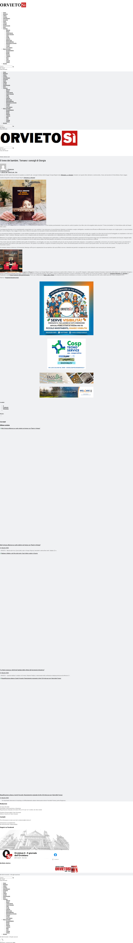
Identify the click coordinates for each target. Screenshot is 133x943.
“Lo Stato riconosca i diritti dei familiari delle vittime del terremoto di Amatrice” (22, 670)
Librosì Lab (7, 156)
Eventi (4, 21)
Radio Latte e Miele (49, 275)
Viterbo (8, 62)
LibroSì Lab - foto (12, 172)
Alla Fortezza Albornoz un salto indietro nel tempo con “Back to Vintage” (20, 545)
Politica (5, 23)
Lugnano (8, 56)
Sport (4, 27)
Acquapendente (10, 50)
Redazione (11, 169)
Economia (5, 20)
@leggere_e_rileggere (67, 175)
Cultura (4, 15)
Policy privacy (13, 824)
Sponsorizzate (6, 25)
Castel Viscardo (10, 34)
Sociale (5, 24)
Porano (8, 46)
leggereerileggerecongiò (12, 277)
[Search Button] (13, 126)
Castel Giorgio (9, 33)
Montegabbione (10, 42)
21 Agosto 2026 (4, 548)
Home (4, 12)
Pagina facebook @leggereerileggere (19, 275)
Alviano (8, 52)
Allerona (8, 30)
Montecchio (9, 40)
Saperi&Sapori (6, 18)
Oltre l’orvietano (7, 49)
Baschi (7, 31)
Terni (7, 59)
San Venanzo (9, 47)
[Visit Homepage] (39, 146)
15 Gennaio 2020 (4, 171)
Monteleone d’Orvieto (11, 43)
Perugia (8, 60)
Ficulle (7, 37)
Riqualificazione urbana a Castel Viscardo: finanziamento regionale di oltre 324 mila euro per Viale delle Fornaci (31, 795)
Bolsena (8, 55)
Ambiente (5, 14)
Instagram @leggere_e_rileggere (119, 273)
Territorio (5, 28)
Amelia (7, 53)
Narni (7, 58)
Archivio (5, 63)
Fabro (7, 36)
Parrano (8, 44)
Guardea (8, 39)
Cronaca (5, 17)
